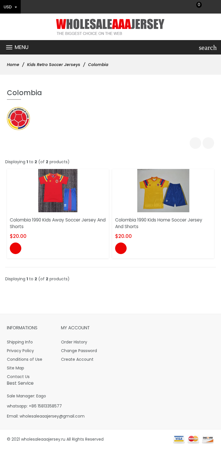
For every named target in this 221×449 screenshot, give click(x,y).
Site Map (15, 368)
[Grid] (195, 143)
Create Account (77, 359)
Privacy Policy (20, 351)
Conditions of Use (24, 359)
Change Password (79, 351)
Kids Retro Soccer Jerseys (53, 64)
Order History (74, 342)
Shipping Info (20, 342)
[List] (208, 143)
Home (13, 64)
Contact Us (18, 377)
